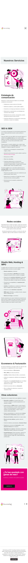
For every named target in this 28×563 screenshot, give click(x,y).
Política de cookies (14, 556)
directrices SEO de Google (9, 154)
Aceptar (14, 559)
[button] (25, 28)
